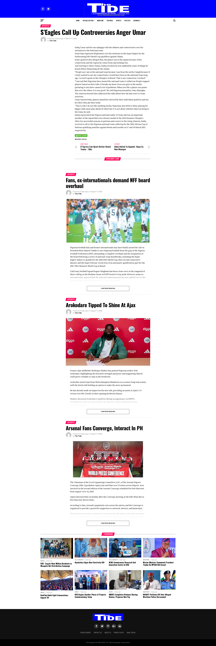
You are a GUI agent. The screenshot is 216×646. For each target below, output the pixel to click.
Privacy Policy (119, 632)
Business (136, 20)
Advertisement (85, 632)
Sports (118, 20)
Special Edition (88, 20)
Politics (127, 20)
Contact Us (98, 632)
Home (78, 20)
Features (110, 20)
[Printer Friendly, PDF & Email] (81, 135)
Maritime (100, 20)
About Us (108, 632)
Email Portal (131, 632)
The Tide (53, 41)
